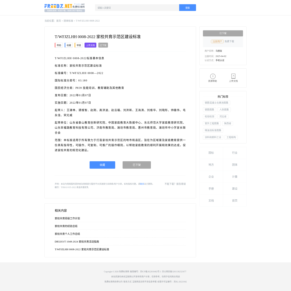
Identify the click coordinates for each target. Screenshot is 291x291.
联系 (142, 184)
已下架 (137, 164)
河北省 (223, 116)
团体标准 (68, 21)
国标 (211, 152)
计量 (234, 176)
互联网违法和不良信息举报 (144, 282)
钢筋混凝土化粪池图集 (216, 102)
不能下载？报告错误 (175, 184)
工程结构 (231, 137)
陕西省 (227, 123)
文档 (211, 200)
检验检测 (209, 116)
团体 (234, 164)
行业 (234, 152)
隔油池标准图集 (213, 130)
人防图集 (224, 109)
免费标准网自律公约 (113, 282)
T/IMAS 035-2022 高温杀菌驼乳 (75, 187)
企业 (211, 176)
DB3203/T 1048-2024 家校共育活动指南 (77, 241)
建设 (234, 188)
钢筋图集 (209, 109)
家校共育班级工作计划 (67, 218)
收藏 (102, 164)
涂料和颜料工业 (213, 137)
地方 (211, 164)
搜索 (187, 8)
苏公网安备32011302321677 (174, 271)
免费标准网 (124, 271)
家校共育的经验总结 (66, 226)
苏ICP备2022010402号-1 (150, 271)
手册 (211, 188)
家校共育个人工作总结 (67, 234)
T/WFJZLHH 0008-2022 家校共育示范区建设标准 (82, 249)
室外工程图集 (212, 123)
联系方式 (127, 282)
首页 (58, 21)
